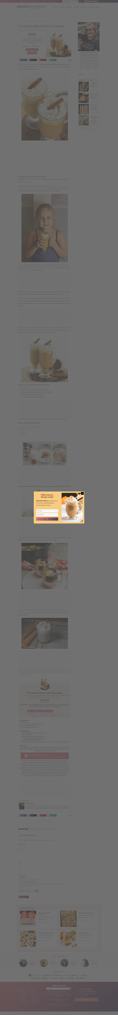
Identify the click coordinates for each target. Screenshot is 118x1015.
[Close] (82, 493)
